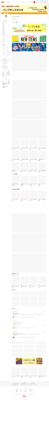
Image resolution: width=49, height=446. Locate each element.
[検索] (34, 2)
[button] (46, 0)
